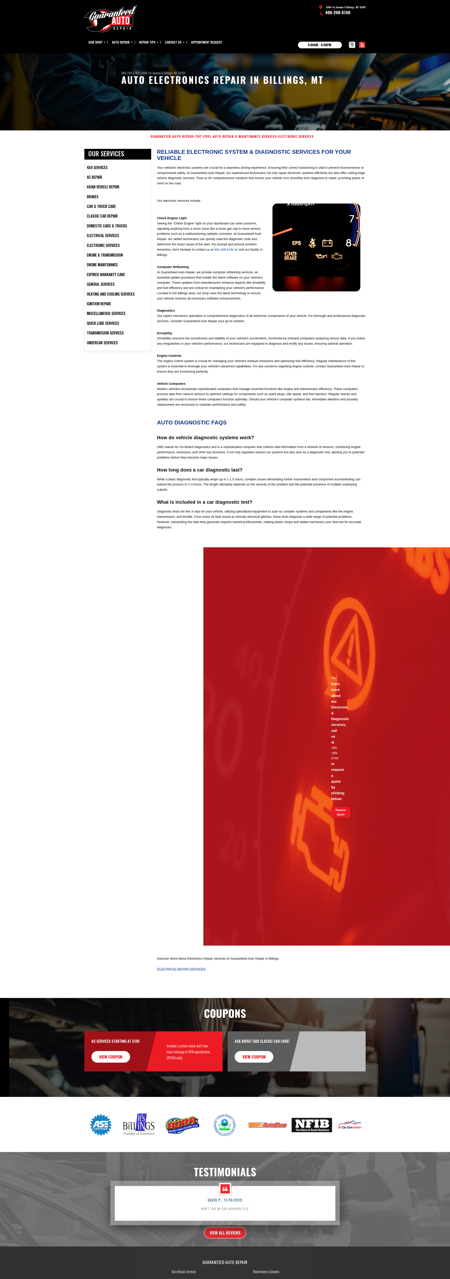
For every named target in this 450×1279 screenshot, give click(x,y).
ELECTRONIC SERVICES (296, 136)
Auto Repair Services (184, 1270)
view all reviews (225, 1231)
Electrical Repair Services (181, 969)
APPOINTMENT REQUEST (206, 42)
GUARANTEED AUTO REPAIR (172, 136)
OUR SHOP (95, 42)
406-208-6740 (337, 12)
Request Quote (341, 812)
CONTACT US (173, 42)
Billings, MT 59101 (174, 73)
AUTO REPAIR (121, 42)
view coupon (110, 1057)
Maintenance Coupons (266, 1270)
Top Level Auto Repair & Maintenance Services (236, 136)
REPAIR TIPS (147, 42)
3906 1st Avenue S (152, 73)
